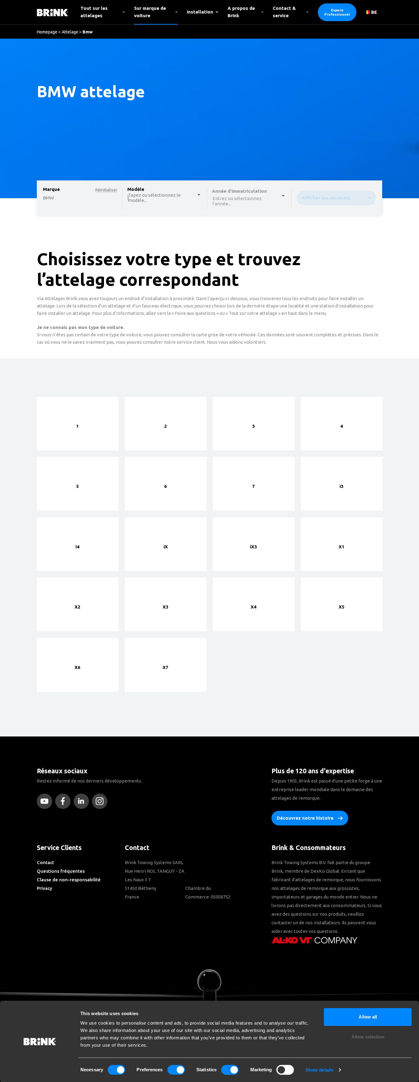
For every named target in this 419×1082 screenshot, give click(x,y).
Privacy (44, 888)
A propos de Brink (241, 12)
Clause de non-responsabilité (69, 879)
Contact (45, 862)
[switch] (176, 1070)
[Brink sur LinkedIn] (83, 801)
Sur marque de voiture (150, 12)
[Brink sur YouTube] (46, 801)
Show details (319, 1069)
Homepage (47, 31)
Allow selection (368, 1037)
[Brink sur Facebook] (64, 801)
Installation (200, 11)
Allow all (368, 1016)
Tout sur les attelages (94, 12)
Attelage (70, 31)
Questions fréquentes (61, 871)
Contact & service (284, 12)
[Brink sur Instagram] (101, 801)
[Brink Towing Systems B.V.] (52, 12)
